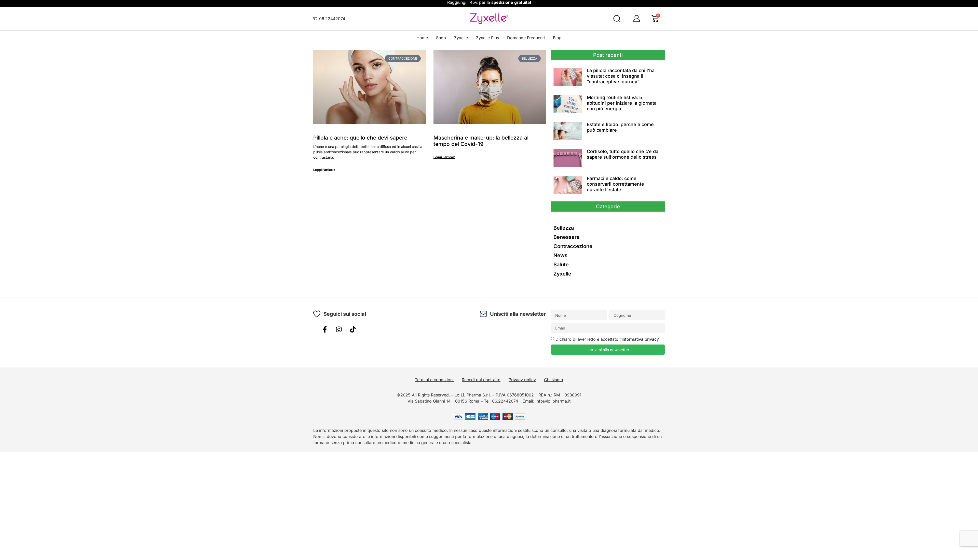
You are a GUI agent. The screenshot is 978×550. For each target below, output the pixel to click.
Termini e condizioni (434, 379)
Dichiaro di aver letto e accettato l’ (607, 339)
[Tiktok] (352, 329)
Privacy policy (522, 379)
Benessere (566, 237)
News (560, 255)
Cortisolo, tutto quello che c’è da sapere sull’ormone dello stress (622, 154)
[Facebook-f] (324, 329)
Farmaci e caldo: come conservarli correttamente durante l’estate (615, 184)
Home (422, 37)
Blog (557, 37)
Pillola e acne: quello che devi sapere (360, 137)
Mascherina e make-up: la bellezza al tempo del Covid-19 (480, 140)
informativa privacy (640, 339)
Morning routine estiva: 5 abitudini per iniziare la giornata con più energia (622, 103)
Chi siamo (553, 379)
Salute (561, 265)
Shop (441, 37)
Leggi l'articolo (324, 170)
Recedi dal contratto (481, 379)
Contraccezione (572, 246)
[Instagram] (338, 329)
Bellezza (563, 228)
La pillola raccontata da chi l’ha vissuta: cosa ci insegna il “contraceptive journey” (621, 76)
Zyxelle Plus (487, 37)
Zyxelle (461, 37)
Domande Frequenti (526, 37)
